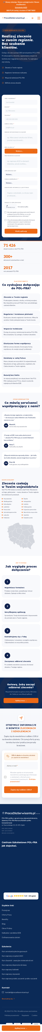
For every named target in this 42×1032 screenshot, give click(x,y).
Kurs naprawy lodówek (10, 969)
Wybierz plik (10, 207)
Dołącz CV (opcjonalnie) (13, 202)
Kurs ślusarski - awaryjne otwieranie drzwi (17, 960)
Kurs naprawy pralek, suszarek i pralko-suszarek (19, 978)
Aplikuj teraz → (21, 1028)
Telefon (8, 115)
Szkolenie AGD (21, 7)
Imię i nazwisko (10, 98)
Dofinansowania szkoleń (11, 937)
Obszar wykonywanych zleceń (15, 132)
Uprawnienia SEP (10, 170)
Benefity (5, 919)
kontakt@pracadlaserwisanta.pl (17, 992)
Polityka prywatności (12, 1015)
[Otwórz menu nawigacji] (38, 18)
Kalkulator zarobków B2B (11, 933)
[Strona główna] (21, 813)
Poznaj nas (6, 910)
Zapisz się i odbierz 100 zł (21, 790)
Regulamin (25, 1015)
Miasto (7, 107)
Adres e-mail (9, 123)
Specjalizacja (10, 147)
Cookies (34, 1015)
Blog (3, 924)
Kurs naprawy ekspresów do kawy (14, 965)
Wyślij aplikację (21, 231)
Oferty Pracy (7, 915)
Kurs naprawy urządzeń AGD (12, 956)
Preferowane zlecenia (12, 155)
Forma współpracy (12, 179)
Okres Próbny (7, 928)
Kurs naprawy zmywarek (11, 974)
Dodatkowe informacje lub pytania (17, 187)
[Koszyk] (32, 18)
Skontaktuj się (7, 999)
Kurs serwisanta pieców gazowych (14, 951)
